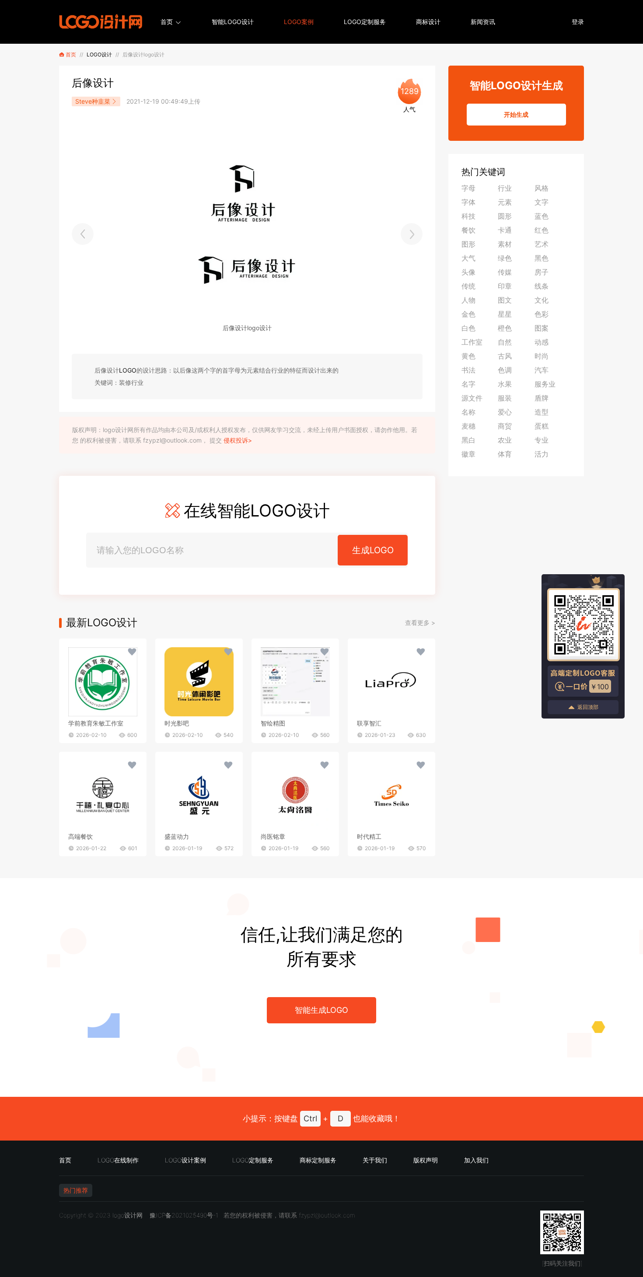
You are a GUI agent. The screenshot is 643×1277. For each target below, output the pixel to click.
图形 (468, 244)
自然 (505, 342)
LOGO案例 (299, 21)
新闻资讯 (483, 21)
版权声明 (425, 1160)
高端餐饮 (80, 836)
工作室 (471, 342)
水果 (505, 384)
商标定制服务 (318, 1160)
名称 (468, 412)
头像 (468, 272)
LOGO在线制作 (118, 1160)
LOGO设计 (99, 54)
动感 (542, 342)
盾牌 (542, 398)
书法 (468, 370)
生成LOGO (373, 550)
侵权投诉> (238, 440)
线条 (542, 286)
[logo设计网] (100, 21)
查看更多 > (420, 622)
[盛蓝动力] (199, 795)
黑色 (542, 258)
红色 (542, 230)
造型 (542, 412)
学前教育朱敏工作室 (95, 723)
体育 (505, 454)
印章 (505, 286)
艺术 (542, 244)
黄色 (468, 356)
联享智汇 (369, 723)
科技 (468, 216)
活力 (542, 454)
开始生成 (516, 114)
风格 (542, 188)
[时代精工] (391, 795)
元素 (505, 202)
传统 (468, 286)
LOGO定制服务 (365, 21)
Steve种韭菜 (92, 101)
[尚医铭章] (295, 795)
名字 (468, 384)
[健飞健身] (83, 234)
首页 (167, 21)
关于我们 (375, 1160)
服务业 (545, 384)
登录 (578, 21)
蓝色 (542, 216)
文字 (542, 202)
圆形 (505, 216)
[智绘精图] (295, 681)
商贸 (505, 426)
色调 (505, 370)
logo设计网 (127, 1215)
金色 (468, 314)
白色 (468, 328)
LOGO (127, 370)
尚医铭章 (273, 836)
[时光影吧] (199, 681)
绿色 (505, 258)
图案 (542, 328)
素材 (505, 244)
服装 (505, 398)
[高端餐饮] (102, 795)
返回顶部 (587, 707)
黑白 (468, 440)
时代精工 (369, 836)
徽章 (468, 454)
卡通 (505, 230)
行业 (505, 188)
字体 (468, 202)
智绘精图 (273, 723)
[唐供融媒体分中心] (412, 234)
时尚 (542, 356)
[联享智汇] (391, 681)
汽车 (542, 370)
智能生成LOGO (321, 1010)
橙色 (505, 328)
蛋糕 (542, 426)
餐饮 (468, 230)
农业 (505, 440)
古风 (505, 356)
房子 (542, 272)
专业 (542, 440)
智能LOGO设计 (233, 21)
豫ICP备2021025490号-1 (184, 1215)
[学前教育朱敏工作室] (102, 681)
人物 (468, 300)
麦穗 (468, 426)
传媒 (505, 272)
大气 (468, 258)
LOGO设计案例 (185, 1160)
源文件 (471, 398)
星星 (505, 314)
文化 (542, 300)
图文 (505, 300)
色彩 (542, 314)
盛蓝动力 (176, 836)
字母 (468, 188)
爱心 (505, 412)
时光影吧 (176, 723)
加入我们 (476, 1160)
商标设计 (428, 21)
